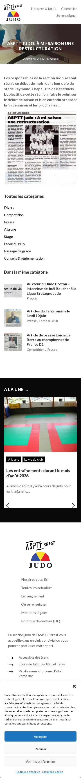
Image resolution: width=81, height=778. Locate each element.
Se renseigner (66, 15)
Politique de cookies (28, 771)
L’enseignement (32, 596)
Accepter (40, 737)
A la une (10, 229)
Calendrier (69, 9)
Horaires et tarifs (34, 579)
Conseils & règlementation (24, 258)
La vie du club (14, 244)
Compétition (14, 215)
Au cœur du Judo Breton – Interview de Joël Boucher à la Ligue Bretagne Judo (51, 288)
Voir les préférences (41, 761)
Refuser (41, 749)
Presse (53, 59)
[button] (74, 686)
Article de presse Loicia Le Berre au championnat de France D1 (48, 340)
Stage (8, 236)
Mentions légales (52, 771)
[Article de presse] (40, 184)
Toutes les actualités (36, 587)
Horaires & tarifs (43, 9)
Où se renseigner (34, 604)
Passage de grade (17, 251)
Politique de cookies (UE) (40, 621)
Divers (9, 207)
